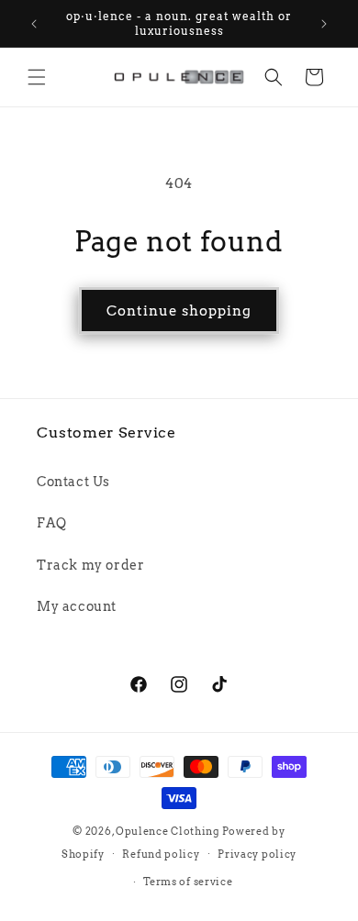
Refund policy (160, 854)
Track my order (90, 565)
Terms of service (187, 881)
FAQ (52, 523)
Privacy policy (257, 854)
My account (77, 606)
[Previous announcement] (34, 24)
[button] (37, 77)
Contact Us (73, 481)
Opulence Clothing (167, 831)
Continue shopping (179, 311)
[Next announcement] (324, 24)
